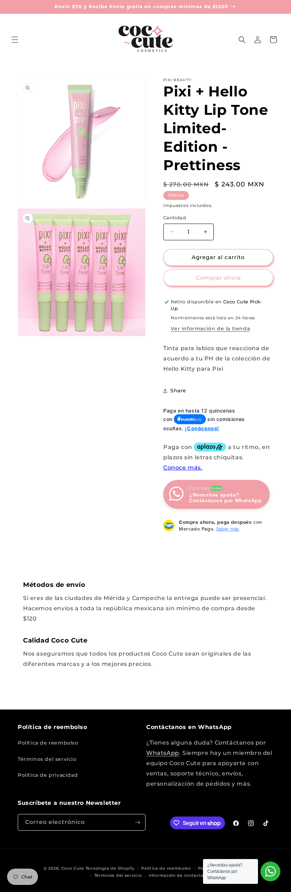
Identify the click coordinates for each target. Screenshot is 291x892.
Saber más (227, 528)
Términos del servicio (47, 759)
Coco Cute (72, 868)
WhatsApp (162, 753)
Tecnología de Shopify (110, 868)
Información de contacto (176, 875)
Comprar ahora (218, 277)
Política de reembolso (48, 743)
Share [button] (178, 390)
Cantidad (174, 217)
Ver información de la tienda (210, 328)
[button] (15, 39)
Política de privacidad (48, 775)
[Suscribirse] (137, 822)
